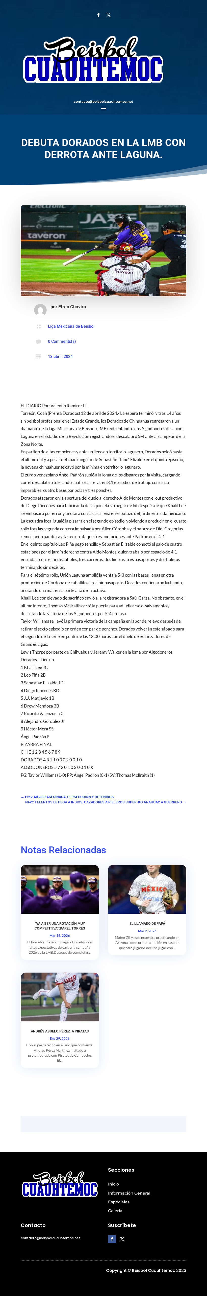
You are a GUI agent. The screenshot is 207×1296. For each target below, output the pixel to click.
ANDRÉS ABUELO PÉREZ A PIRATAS (60, 1031)
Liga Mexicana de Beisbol (71, 326)
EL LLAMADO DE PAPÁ (147, 923)
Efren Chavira (72, 306)
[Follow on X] (109, 15)
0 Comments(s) (62, 341)
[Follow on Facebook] (98, 15)
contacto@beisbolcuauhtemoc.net (103, 101)
